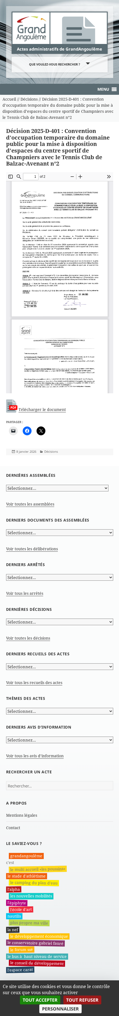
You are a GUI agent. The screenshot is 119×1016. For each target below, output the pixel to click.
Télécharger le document (42, 409)
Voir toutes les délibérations (32, 548)
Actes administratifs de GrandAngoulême (59, 49)
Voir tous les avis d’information (35, 755)
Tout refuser (82, 1000)
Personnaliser (60, 1009)
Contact (13, 827)
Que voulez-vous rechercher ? (54, 64)
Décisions (51, 451)
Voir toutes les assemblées (30, 504)
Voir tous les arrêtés (24, 593)
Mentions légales (21, 815)
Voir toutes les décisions (28, 638)
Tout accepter (40, 1000)
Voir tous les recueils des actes (34, 682)
